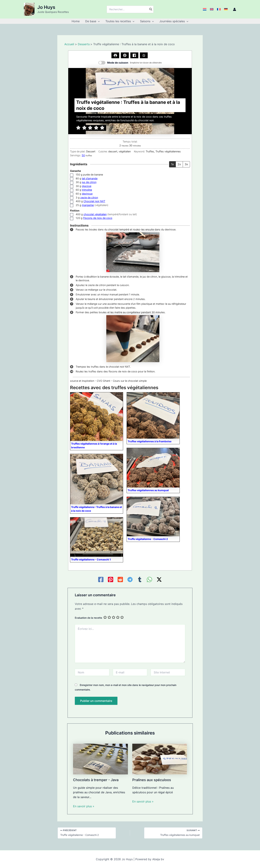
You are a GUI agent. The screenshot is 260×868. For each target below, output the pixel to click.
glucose (86, 186)
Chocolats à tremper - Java (96, 780)
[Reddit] (120, 579)
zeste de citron (89, 197)
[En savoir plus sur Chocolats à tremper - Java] (100, 758)
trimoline (87, 189)
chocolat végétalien (95, 214)
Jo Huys (46, 7)
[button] (98, 21)
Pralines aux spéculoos (151, 780)
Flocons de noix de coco (97, 217)
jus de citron (89, 182)
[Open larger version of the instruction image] (132, 251)
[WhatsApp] (149, 579)
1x (172, 164)
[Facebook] (100, 579)
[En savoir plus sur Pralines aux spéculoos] (159, 758)
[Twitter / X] (159, 579)
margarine (88, 205)
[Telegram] (130, 579)
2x (179, 164)
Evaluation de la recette (88, 617)
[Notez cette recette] (144, 55)
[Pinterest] (110, 579)
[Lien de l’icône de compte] (234, 9)
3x (186, 164)
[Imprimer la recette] (115, 55)
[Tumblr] (139, 579)
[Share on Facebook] (134, 55)
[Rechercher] (151, 9)
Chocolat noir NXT (94, 201)
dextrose (87, 193)
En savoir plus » (83, 806)
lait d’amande (89, 178)
